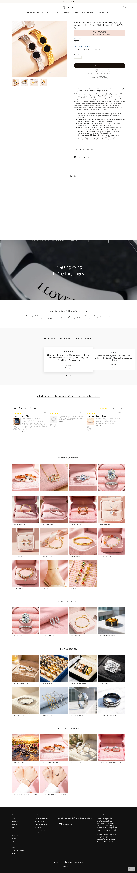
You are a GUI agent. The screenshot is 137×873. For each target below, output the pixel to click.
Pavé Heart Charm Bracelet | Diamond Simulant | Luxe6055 (17, 426)
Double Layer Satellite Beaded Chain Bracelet (69, 416)
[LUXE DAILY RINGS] (54, 509)
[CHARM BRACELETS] (25, 573)
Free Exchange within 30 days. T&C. (99, 77)
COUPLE (59, 12)
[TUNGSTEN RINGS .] (54, 668)
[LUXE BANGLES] (83, 541)
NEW (87, 12)
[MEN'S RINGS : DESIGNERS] (83, 668)
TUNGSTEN (75, 12)
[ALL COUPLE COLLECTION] (25, 747)
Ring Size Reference (41, 821)
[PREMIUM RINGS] (111, 477)
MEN (53, 12)
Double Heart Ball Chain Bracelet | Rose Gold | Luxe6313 (90, 428)
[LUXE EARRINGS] (25, 541)
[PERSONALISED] (54, 477)
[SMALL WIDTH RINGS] (25, 509)
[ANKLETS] (54, 573)
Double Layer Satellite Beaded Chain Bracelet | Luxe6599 (53, 428)
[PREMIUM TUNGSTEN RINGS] (111, 620)
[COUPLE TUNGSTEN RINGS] (25, 668)
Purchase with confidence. (100, 76)
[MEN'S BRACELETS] (25, 700)
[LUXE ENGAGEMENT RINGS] (83, 477)
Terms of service (40, 830)
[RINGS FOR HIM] (111, 668)
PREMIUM (39, 12)
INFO (108, 12)
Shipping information (84, 149)
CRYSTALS (66, 12)
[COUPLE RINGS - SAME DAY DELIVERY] (111, 747)
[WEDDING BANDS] (83, 747)
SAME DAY (32, 12)
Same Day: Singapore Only (91, 49)
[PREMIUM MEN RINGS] (83, 700)
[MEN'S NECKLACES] (54, 700)
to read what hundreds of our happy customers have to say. (68, 396)
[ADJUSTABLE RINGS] (83, 509)
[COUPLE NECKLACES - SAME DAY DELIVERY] (54, 779)
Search (37, 833)
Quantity (78, 54)
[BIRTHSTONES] (83, 573)
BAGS (82, 12)
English (56, 862)
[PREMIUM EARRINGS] (54, 620)
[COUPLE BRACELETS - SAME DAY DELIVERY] (25, 779)
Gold (76, 42)
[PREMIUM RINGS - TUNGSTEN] (111, 700)
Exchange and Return (41, 824)
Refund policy (39, 827)
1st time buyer (93, 416)
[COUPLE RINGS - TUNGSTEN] (25, 477)
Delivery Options (82, 46)
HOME (27, 12)
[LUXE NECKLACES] (111, 509)
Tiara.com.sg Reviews (41, 818)
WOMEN (47, 12)
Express (77, 49)
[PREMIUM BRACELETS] (83, 620)
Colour (77, 39)
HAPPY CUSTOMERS (101, 12)
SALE (91, 12)
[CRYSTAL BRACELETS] (111, 541)
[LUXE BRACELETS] (54, 541)
